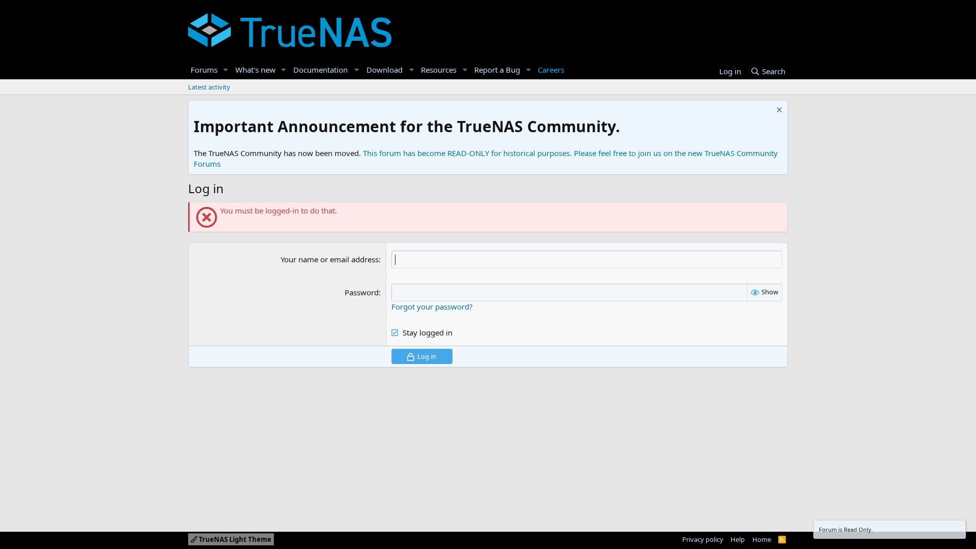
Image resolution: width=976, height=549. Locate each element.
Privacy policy (702, 539)
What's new (255, 70)
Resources (438, 70)
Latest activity (209, 87)
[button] (226, 69)
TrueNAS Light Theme (234, 539)
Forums (204, 70)
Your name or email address (330, 259)
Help (737, 539)
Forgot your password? (432, 306)
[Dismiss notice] (778, 111)
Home (761, 539)
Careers (551, 70)
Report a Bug (497, 70)
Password (362, 292)
